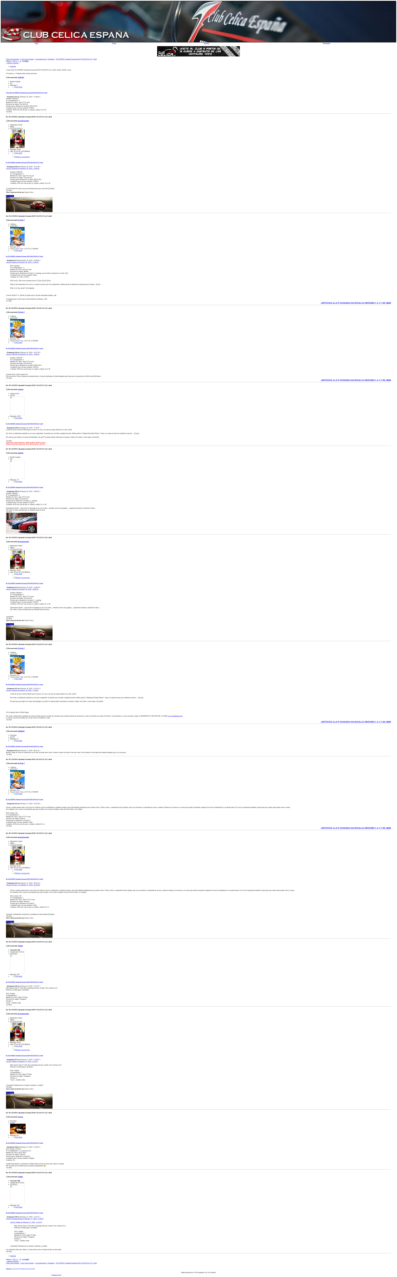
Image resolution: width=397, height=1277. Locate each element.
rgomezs (20, 389)
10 (24, 1269)
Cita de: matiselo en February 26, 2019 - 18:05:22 (22, 589)
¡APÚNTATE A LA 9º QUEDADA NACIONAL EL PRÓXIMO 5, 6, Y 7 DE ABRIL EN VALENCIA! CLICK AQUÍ (260, 303)
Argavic (20, 1117)
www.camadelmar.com (174, 716)
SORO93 (21, 77)
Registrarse (326, 43)
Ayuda (114, 43)
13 (30, 1269)
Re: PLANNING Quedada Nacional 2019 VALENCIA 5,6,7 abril (24, 162)
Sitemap (8, 1269)
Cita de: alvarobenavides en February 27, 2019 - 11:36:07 (25, 1219)
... (19, 61)
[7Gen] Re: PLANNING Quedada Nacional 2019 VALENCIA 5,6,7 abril (26, 93)
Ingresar (206, 43)
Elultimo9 (21, 731)
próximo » (16, 63)
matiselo (20, 453)
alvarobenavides (23, 121)
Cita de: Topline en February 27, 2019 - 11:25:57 (22, 1061)
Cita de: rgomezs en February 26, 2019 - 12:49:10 (22, 262)
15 (34, 1269)
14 (32, 1269)
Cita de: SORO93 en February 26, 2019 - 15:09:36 (22, 168)
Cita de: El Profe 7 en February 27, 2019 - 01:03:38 (23, 885)
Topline (20, 946)
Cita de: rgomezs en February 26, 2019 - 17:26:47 (22, 690)
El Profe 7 (21, 220)
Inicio (36, 43)
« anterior (9, 63)
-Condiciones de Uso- (56, 1275)
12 (28, 1269)
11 (25, 1269)
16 (20, 61)
